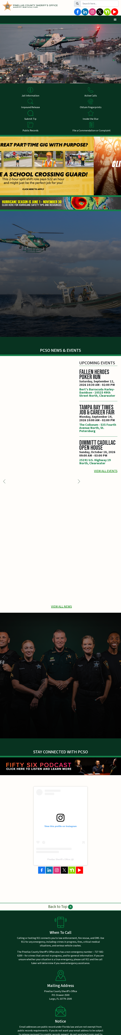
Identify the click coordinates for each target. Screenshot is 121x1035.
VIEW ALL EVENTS (105, 471)
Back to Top (58, 906)
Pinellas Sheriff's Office (58, 859)
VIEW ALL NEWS (61, 606)
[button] (79, 481)
